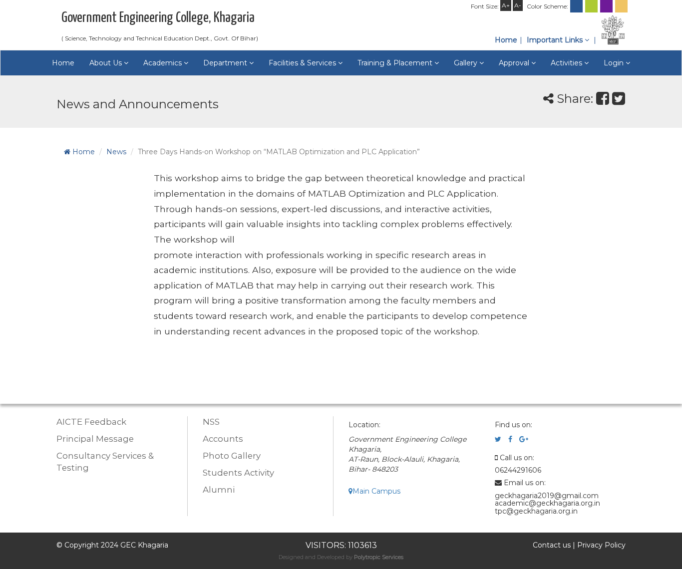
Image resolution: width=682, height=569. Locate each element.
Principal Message (95, 439)
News (116, 151)
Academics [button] (163, 62)
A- (517, 5)
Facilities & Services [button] (303, 62)
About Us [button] (106, 62)
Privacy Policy (601, 545)
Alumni (219, 490)
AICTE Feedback (91, 422)
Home (506, 39)
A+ (506, 5)
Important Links (556, 39)
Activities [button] (567, 62)
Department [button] (226, 62)
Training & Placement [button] (395, 62)
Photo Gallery (232, 456)
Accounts (223, 439)
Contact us (552, 545)
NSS (211, 422)
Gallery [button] (466, 62)
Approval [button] (515, 62)
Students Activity (238, 473)
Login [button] (615, 62)
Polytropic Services (378, 557)
